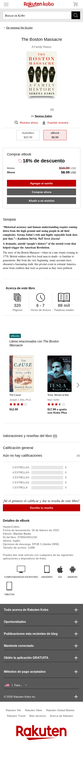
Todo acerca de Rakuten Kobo (26, 609)
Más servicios (37, 715)
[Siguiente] (77, 385)
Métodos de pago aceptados (25, 671)
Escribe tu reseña (41, 507)
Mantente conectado (19, 645)
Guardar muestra (57, 122)
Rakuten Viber (33, 710)
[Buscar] (75, 15)
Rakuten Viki (13, 710)
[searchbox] (41, 15)
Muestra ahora (29, 122)
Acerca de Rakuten (61, 715)
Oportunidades (15, 621)
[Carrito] (75, 4)
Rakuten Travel (16, 715)
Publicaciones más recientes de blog (31, 633)
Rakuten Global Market (60, 710)
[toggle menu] (6, 4)
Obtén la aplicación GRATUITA (26, 657)
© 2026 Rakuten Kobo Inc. (20, 696)
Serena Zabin (43, 116)
